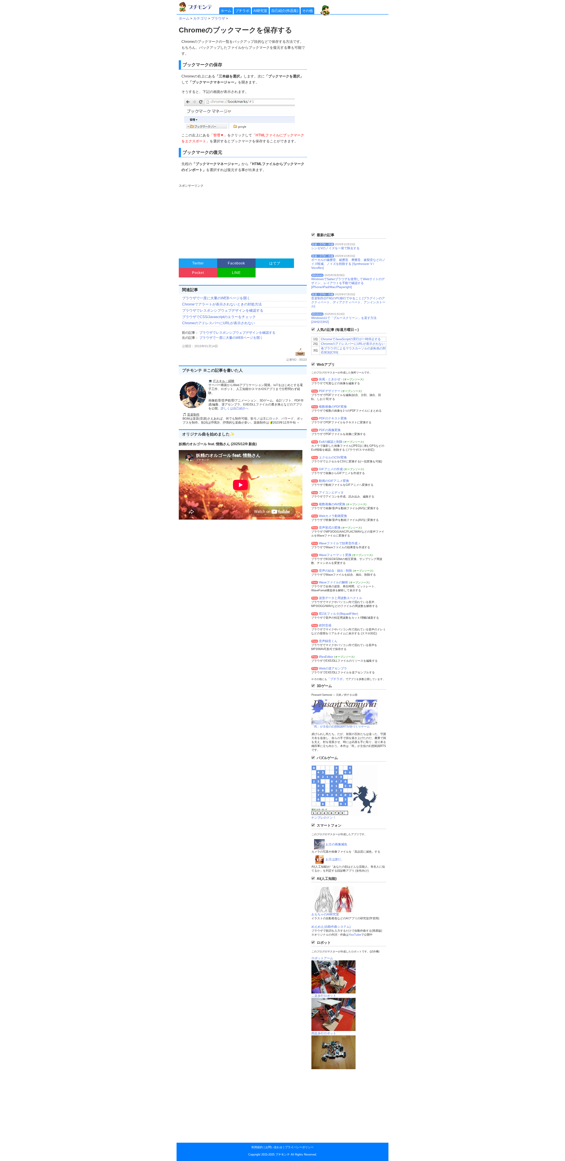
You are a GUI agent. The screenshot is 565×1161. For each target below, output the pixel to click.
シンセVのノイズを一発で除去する (335, 248)
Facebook (236, 263)
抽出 (340, 570)
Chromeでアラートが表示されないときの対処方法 (222, 304)
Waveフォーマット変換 (335, 555)
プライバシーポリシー (299, 1147)
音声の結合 (326, 570)
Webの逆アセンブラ (333, 668)
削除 (349, 570)
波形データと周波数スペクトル (340, 598)
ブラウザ (218, 18)
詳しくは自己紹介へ (235, 408)
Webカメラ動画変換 (333, 516)
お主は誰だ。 (335, 859)
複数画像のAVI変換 (332, 504)
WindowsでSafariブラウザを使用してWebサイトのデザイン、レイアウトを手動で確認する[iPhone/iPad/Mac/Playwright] (348, 283)
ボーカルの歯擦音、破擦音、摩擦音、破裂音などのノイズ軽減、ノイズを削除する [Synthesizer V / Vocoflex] (348, 264)
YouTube (355, 934)
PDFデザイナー (330, 391)
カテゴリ (200, 18)
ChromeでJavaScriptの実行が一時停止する (351, 339)
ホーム (226, 11)
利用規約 (257, 1147)
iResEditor (326, 656)
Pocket (198, 273)
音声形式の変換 (330, 527)
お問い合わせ (273, 1147)
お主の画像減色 (336, 844)
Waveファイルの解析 (333, 582)
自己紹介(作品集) (284, 11)
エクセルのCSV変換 (333, 457)
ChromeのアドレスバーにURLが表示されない (218, 323)
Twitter (198, 263)
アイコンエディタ (331, 492)
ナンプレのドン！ (323, 817)
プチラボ (242, 11)
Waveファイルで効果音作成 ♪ (339, 543)
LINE (236, 273)
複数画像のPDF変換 (333, 406)
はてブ (274, 263)
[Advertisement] (242, 219)
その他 (307, 11)
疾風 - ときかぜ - (330, 379)
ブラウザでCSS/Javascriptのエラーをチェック (219, 317)
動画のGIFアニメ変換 (334, 480)
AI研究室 (260, 11)
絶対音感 (325, 625)
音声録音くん (328, 641)
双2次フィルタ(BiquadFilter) (338, 613)
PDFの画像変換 (330, 430)
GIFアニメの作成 (331, 469)
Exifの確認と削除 (331, 441)
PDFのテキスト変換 (333, 418)
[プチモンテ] (199, 11)
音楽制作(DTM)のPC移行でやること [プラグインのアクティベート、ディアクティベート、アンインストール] (348, 302)
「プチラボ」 (336, 679)
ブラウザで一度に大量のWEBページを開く (216, 298)
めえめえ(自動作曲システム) (331, 926)
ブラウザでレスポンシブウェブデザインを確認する (222, 310)
